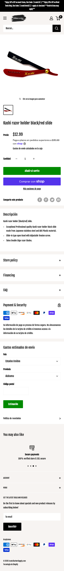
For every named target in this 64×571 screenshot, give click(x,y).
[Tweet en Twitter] (52, 199)
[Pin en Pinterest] (46, 199)
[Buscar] (57, 28)
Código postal (8, 384)
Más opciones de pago (32, 188)
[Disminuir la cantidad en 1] (16, 158)
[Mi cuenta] (51, 18)
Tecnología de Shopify (10, 564)
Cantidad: (7, 158)
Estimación (13, 404)
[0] (58, 18)
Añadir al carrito (32, 170)
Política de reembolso (12, 418)
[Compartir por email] (58, 199)
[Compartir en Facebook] (39, 199)
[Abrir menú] (5, 18)
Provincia (7, 369)
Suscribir (12, 526)
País (5, 354)
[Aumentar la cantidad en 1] (33, 158)
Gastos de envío (19, 148)
